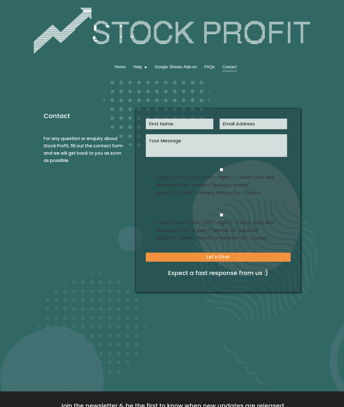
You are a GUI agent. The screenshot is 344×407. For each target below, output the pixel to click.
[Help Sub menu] (145, 67)
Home (120, 66)
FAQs (209, 66)
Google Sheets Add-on (176, 66)
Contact (229, 66)
